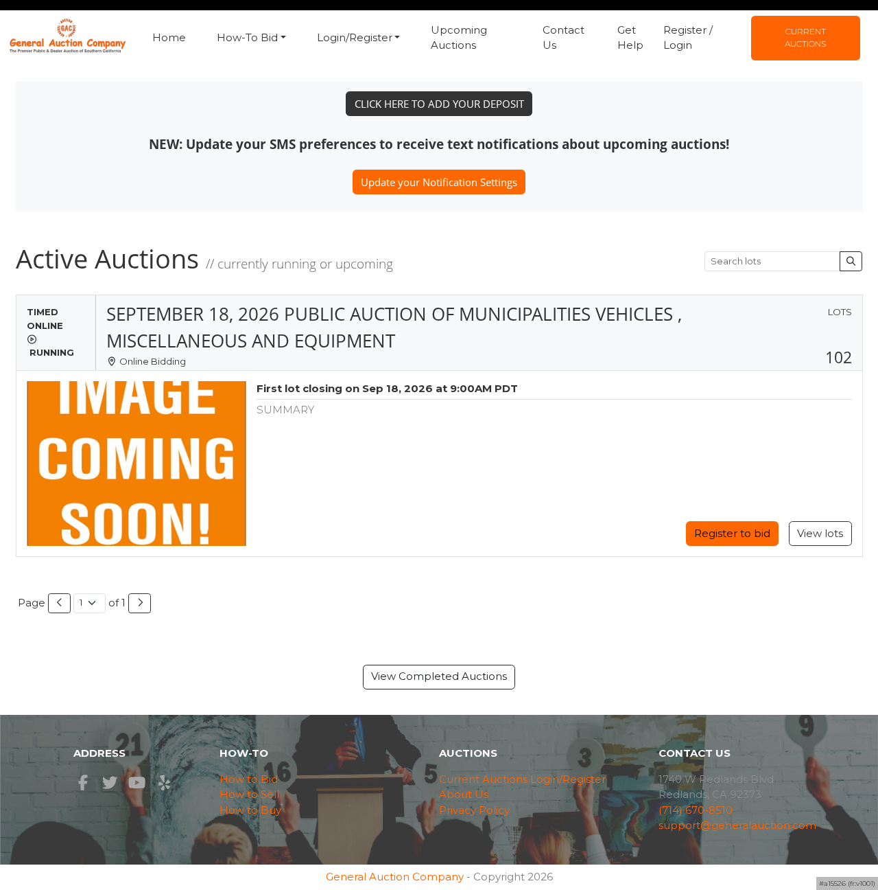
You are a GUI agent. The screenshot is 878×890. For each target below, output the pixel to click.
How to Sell (249, 794)
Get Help (630, 37)
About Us (463, 794)
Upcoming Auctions (459, 37)
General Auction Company (395, 876)
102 (838, 357)
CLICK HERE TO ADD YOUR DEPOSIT (439, 104)
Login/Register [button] (354, 37)
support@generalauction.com (737, 825)
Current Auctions (805, 37)
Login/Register (568, 779)
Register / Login (688, 37)
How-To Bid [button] (247, 37)
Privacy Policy (474, 810)
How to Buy (250, 810)
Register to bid (732, 533)
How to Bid (249, 779)
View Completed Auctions (439, 676)
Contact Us (563, 37)
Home (169, 37)
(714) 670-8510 (695, 810)
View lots (820, 533)
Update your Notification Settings (439, 182)
